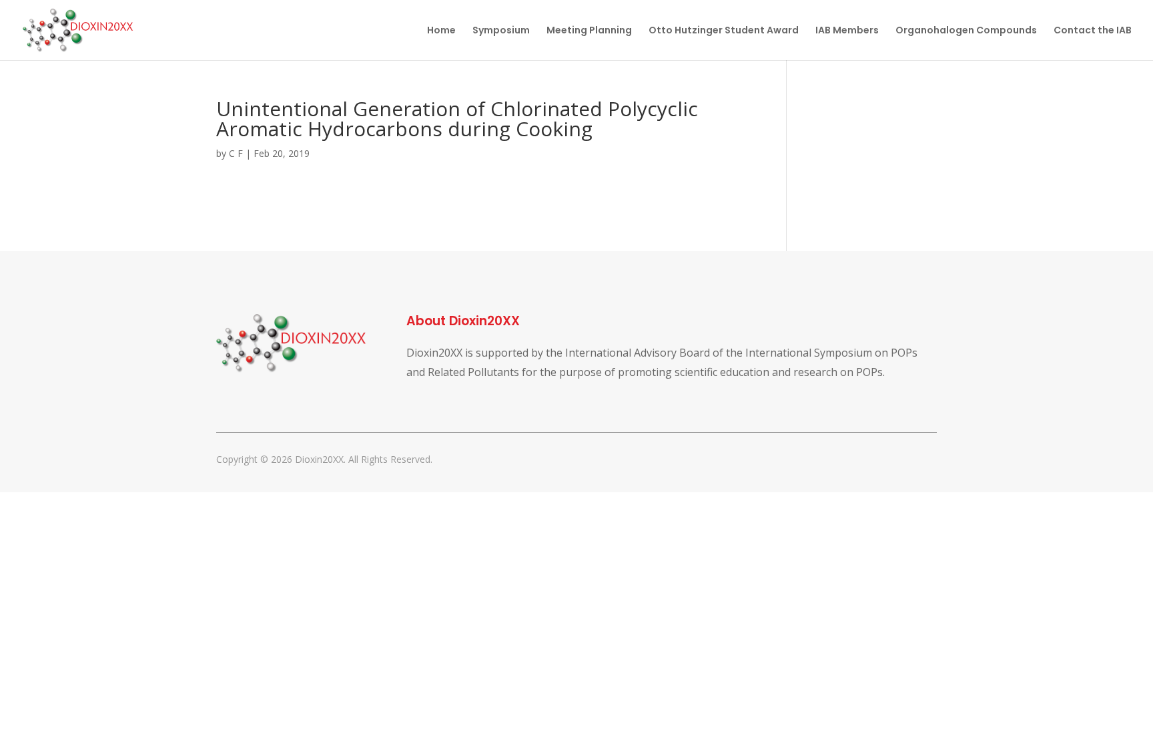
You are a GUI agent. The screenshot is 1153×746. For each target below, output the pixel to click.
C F (236, 153)
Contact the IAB (1093, 31)
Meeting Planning (589, 31)
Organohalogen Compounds (966, 31)
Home (441, 31)
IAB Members (847, 31)
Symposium (501, 31)
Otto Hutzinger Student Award (724, 31)
